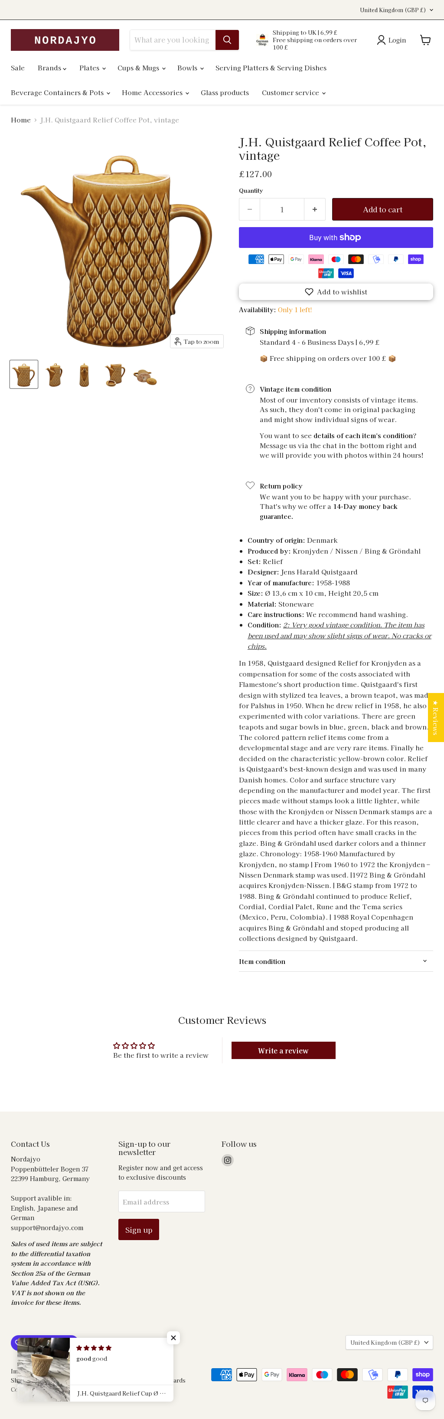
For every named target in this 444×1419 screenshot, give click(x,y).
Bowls (188, 67)
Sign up (138, 1229)
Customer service (291, 92)
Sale (18, 67)
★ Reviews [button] (436, 717)
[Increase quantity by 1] (315, 209)
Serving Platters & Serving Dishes (270, 67)
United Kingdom (393, 10)
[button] (336, 292)
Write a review (283, 1050)
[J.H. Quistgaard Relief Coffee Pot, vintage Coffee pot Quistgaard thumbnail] (24, 374)
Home (21, 119)
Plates (90, 67)
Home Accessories (153, 92)
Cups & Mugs (139, 67)
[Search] (227, 40)
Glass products (225, 92)
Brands (50, 67)
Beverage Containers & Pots (58, 92)
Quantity (251, 190)
